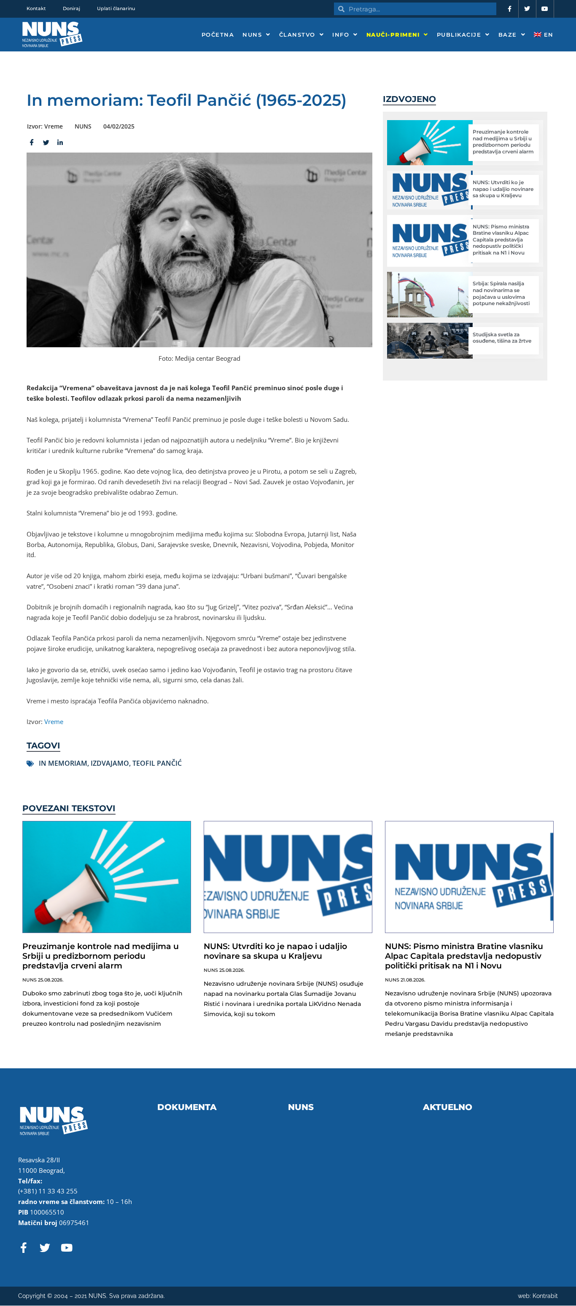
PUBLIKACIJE (459, 34)
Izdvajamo (110, 763)
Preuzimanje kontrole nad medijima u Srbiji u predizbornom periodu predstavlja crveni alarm (503, 142)
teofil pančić (157, 763)
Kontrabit (545, 1296)
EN (547, 34)
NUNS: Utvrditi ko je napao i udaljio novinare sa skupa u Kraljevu (503, 188)
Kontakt (36, 8)
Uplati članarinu (116, 8)
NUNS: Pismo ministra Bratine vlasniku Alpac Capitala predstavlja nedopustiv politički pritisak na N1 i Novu (501, 239)
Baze (507, 34)
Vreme (53, 721)
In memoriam (63, 763)
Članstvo (297, 34)
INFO (340, 34)
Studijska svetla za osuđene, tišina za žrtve (502, 337)
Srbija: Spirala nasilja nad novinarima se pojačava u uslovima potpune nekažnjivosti (501, 293)
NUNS (252, 34)
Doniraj (71, 8)
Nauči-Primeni (393, 34)
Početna (218, 34)
